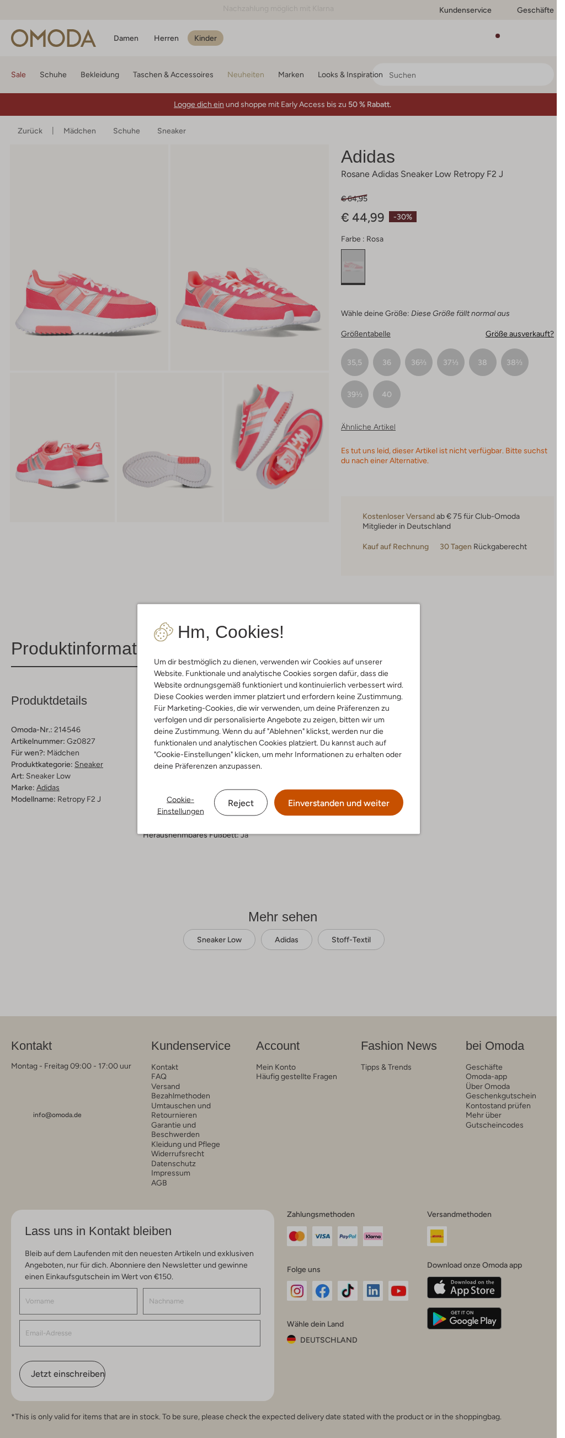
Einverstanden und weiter (339, 803)
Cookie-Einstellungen (180, 805)
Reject (241, 803)
